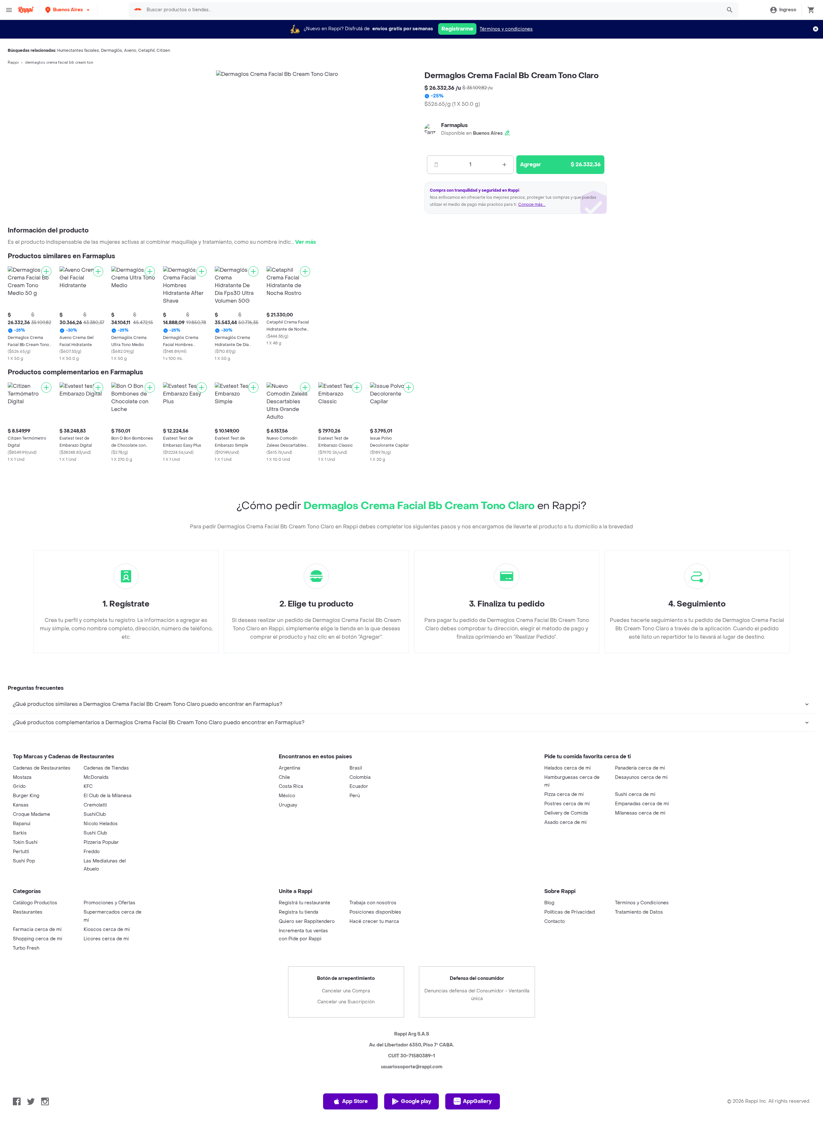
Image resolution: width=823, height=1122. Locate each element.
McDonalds (96, 777)
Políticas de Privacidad (569, 912)
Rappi (13, 62)
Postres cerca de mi (567, 804)
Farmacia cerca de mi (37, 929)
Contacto (554, 921)
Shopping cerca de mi (37, 939)
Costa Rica (291, 786)
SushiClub (95, 814)
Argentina (289, 768)
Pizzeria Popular (101, 842)
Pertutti (21, 852)
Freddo (92, 852)
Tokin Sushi (25, 842)
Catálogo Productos (35, 903)
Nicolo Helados (101, 824)
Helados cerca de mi (567, 768)
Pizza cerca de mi (564, 794)
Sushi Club (95, 833)
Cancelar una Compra (346, 991)
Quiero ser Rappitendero (307, 921)
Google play (416, 1101)
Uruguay (288, 805)
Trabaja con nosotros (372, 903)
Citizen (163, 50)
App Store (355, 1101)
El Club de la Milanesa (107, 796)
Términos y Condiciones (642, 903)
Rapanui (22, 824)
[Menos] (436, 164)
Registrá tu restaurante (304, 903)
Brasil (355, 768)
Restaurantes (27, 912)
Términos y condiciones (506, 29)
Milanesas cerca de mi (640, 813)
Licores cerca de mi (106, 939)
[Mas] (504, 164)
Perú (354, 796)
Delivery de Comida (566, 813)
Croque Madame (31, 814)
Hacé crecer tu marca (374, 921)
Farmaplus (454, 125)
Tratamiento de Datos (639, 912)
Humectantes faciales (78, 50)
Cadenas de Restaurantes (41, 768)
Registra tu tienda (298, 912)
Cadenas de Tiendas (106, 768)
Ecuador (358, 786)
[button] (68, 10)
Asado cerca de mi (565, 822)
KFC (88, 786)
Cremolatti (95, 805)
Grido (19, 786)
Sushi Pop (24, 861)
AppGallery (477, 1101)
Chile (284, 777)
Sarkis (20, 833)
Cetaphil (146, 50)
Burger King (26, 796)
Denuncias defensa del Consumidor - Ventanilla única (476, 995)
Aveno (130, 50)
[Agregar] (46, 271)
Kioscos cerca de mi (107, 929)
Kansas (21, 805)
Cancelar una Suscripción (346, 1002)
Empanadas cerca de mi (642, 804)
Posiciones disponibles (375, 912)
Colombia (360, 777)
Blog (549, 903)
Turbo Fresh (26, 948)
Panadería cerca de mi (640, 768)
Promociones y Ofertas (109, 903)
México (287, 796)
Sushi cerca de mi (635, 794)
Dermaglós (111, 50)
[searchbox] (432, 10)
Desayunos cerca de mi (641, 777)
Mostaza (22, 777)
